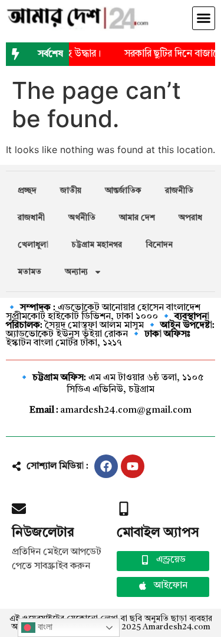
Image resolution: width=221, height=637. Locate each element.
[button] (204, 18)
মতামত (29, 272)
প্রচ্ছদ (27, 191)
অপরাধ (190, 218)
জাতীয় (70, 191)
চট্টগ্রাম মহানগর (97, 245)
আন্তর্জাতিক (123, 191)
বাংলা (43, 627)
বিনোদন (159, 245)
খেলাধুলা (33, 245)
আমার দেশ (137, 218)
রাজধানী (31, 218)
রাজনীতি (179, 191)
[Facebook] (106, 466)
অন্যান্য (76, 272)
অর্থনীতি (81, 218)
